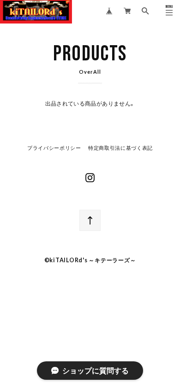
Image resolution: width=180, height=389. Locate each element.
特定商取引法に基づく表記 (120, 148)
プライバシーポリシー (54, 148)
